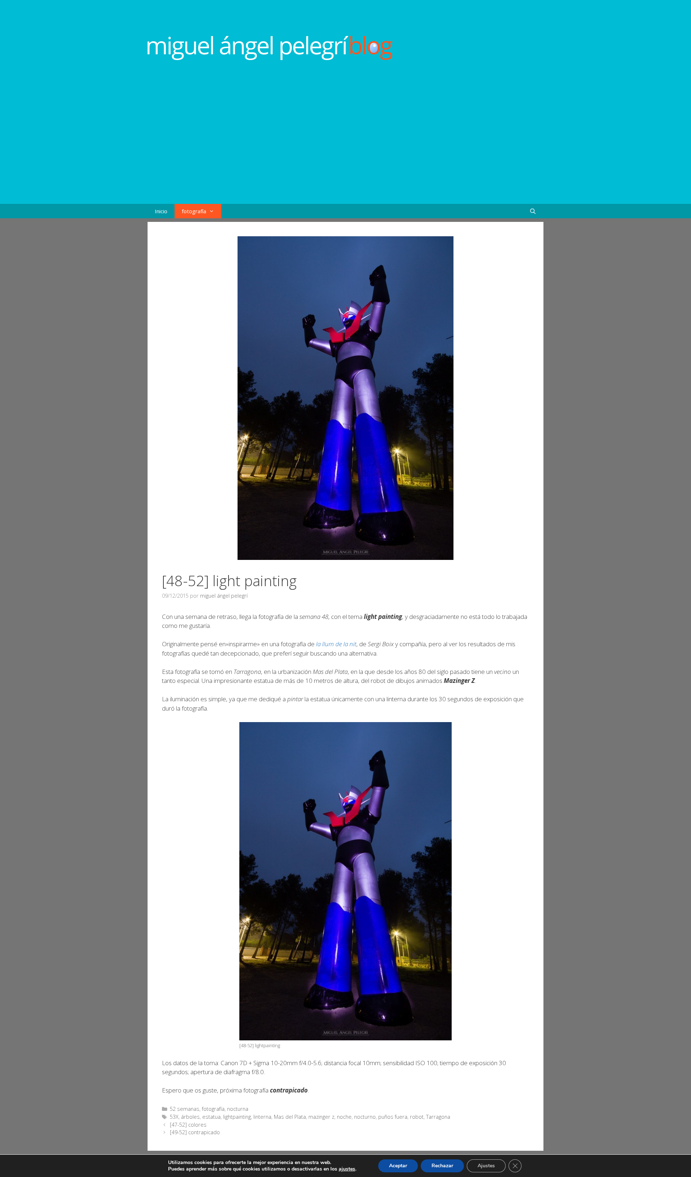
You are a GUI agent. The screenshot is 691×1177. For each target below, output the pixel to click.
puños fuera (392, 1116)
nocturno (365, 1116)
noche (344, 1116)
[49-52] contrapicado (195, 1132)
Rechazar (442, 1165)
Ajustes (486, 1165)
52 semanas (184, 1108)
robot (417, 1116)
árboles (190, 1116)
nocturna (237, 1108)
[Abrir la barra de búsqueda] (532, 211)
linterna (262, 1116)
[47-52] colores (188, 1124)
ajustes (347, 1169)
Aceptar (398, 1165)
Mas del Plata (290, 1116)
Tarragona (438, 1116)
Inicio (161, 211)
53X (174, 1116)
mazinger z (321, 1116)
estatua (211, 1116)
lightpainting (237, 1116)
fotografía (194, 211)
